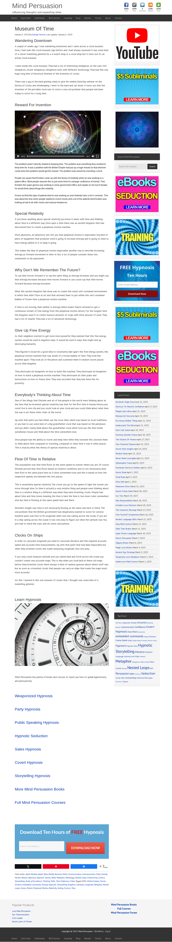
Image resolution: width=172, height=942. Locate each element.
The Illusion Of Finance (126, 439)
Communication (74, 874)
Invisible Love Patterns (126, 505)
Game (124, 640)
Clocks (102, 881)
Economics (141, 632)
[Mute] (93, 156)
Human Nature (21, 877)
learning (127, 656)
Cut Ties (119, 495)
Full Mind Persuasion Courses (40, 802)
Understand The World (126, 425)
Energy (146, 637)
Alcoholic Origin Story (125, 401)
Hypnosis (32, 877)
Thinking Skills (49, 881)
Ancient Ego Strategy (125, 552)
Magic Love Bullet (124, 547)
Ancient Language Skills (126, 519)
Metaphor (61, 877)
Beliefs (51, 874)
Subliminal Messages (145, 678)
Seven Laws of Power (22, 921)
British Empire (93, 881)
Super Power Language (126, 533)
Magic (137, 656)
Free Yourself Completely (127, 514)
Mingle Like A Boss (124, 411)
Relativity (53, 888)
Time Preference (62, 881)
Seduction (148, 673)
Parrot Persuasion (124, 538)
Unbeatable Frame (124, 463)
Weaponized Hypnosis (34, 696)
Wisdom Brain (122, 453)
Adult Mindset (31, 874)
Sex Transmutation (20, 914)
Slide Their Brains (123, 528)
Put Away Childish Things (127, 420)
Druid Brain (120, 477)
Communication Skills (91, 874)
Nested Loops (80, 877)
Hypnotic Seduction (31, 736)
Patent (29, 888)
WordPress (99, 931)
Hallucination (137, 640)
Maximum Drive (123, 486)
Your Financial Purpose (126, 444)
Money (124, 668)
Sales (132, 673)
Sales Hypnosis (28, 749)
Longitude (89, 884)
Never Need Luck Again (126, 458)
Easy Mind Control (124, 524)
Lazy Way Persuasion (21, 911)
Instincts (149, 652)
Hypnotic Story (132, 646)
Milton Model (145, 662)
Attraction (142, 622)
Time (73, 888)
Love (133, 656)
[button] (57, 134)
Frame (118, 640)
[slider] (55, 156)
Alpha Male (43, 874)
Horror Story (152, 640)
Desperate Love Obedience (128, 556)
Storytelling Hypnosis (32, 776)
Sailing (60, 888)
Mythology (69, 877)
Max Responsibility (124, 500)
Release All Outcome (125, 416)
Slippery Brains (122, 542)
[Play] (18, 156)
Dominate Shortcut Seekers (128, 467)
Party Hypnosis (27, 709)
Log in (107, 931)
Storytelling (20, 881)
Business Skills (61, 874)
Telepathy (125, 682)
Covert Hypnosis (29, 762)
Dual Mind (132, 631)
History (145, 640)
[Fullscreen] (97, 156)
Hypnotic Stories (44, 877)
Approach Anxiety (129, 623)
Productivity (92, 877)
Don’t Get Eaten (123, 430)
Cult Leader (17, 918)
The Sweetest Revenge (126, 510)
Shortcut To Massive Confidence (130, 406)
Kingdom (71, 884)
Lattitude (80, 884)
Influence (140, 651)
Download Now (85, 848)
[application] (58, 135)
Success (119, 682)
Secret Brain (121, 472)
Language (119, 656)
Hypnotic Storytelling (58, 884)
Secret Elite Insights (125, 448)
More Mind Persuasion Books (39, 789)
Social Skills (120, 678)
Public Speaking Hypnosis (37, 722)
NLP (151, 668)
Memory (142, 656)
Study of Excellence (33, 881)
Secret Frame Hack (124, 491)
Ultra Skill (120, 481)
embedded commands (31, 884)
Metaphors (136, 662)
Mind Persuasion (37, 6)
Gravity (104, 874)
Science (101, 877)
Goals (130, 640)
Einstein (18, 884)
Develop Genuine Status (126, 434)
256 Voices (119, 623)
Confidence (140, 626)
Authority (150, 623)
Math (53, 877)
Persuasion (122, 673)
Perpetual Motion (40, 888)
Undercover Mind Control (127, 561)
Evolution (152, 636)
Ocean (23, 888)
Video (72, 881)
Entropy (45, 884)
